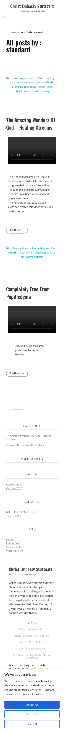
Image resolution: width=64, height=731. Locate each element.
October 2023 (14, 488)
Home (13, 32)
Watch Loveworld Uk (32, 629)
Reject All (32, 723)
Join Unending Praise (32, 648)
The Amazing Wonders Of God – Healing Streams (30, 123)
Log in (9, 539)
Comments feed (15, 546)
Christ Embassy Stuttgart (32, 6)
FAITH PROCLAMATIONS (21, 511)
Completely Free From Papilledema (28, 292)
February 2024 (14, 484)
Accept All (32, 704)
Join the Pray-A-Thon (32, 642)
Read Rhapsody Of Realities (32, 635)
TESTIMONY (13, 515)
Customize (32, 714)
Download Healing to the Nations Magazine (32, 656)
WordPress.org (14, 550)
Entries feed (13, 543)
